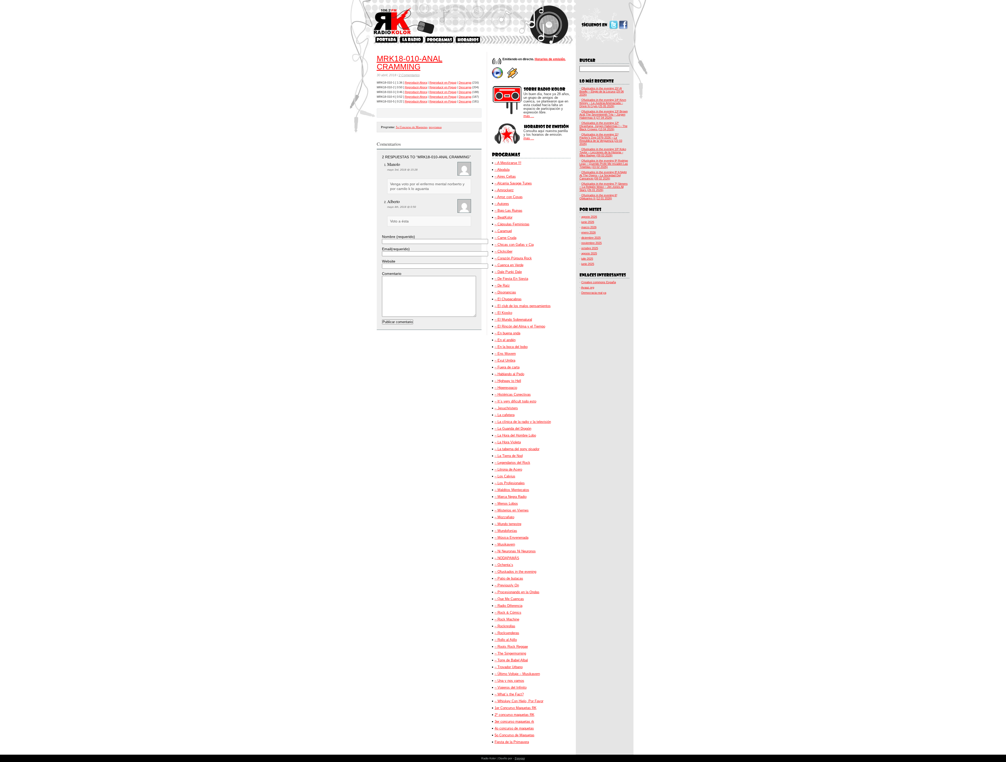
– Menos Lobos (506, 503)
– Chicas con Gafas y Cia (514, 245)
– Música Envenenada (511, 538)
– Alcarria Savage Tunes (513, 183)
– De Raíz (502, 285)
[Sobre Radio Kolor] (411, 40)
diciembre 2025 (591, 237)
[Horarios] (468, 40)
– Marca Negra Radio (511, 497)
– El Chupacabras (508, 299)
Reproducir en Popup (442, 82)
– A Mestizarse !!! (508, 163)
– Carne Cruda (505, 238)
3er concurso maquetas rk (514, 721)
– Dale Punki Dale (508, 272)
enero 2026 (588, 232)
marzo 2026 (589, 227)
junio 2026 (587, 222)
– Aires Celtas (505, 176)
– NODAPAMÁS (507, 558)
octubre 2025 (589, 248)
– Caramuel (503, 231)
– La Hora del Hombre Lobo (515, 435)
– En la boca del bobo (511, 347)
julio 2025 (587, 258)
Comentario (391, 273)
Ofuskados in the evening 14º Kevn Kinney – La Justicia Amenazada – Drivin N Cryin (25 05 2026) (602, 103)
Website (388, 261)
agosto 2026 (589, 216)
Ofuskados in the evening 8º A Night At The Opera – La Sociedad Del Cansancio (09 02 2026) (603, 175)
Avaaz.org (587, 287)
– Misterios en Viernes (512, 510)
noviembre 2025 (591, 242)
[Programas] (439, 40)
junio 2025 (587, 263)
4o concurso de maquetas (514, 728)
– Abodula (502, 170)
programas (435, 127)
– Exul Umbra (505, 360)
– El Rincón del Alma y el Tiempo (520, 326)
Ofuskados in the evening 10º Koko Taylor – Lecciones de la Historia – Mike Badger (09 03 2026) (602, 152)
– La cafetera (505, 415)
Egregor (520, 758)
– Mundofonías (506, 531)
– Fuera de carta (507, 367)
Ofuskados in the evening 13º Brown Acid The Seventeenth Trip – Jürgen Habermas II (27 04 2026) (603, 114)
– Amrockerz (504, 190)
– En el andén (505, 340)
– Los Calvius (505, 476)
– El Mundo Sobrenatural (513, 320)
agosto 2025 (589, 253)
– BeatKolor (503, 217)
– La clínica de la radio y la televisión (523, 422)
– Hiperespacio (506, 388)
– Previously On (507, 585)
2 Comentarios (409, 75)
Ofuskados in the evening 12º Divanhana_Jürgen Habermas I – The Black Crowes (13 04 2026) (603, 126)
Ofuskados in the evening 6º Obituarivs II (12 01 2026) (598, 197)
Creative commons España (598, 282)
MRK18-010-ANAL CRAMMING (409, 62)
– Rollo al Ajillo (506, 640)
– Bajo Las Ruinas (508, 211)
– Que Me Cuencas (509, 599)
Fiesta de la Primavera (512, 742)
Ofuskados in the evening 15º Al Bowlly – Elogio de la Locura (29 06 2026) (601, 91)
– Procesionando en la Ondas (517, 592)
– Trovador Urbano (509, 667)
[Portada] (386, 40)
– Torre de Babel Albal (511, 660)
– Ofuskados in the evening (515, 572)
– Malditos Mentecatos (512, 490)
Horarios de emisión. (550, 59)
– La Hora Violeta (508, 442)
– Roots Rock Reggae (511, 647)
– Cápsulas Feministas (512, 224)
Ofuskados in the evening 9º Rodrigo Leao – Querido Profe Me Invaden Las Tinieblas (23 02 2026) (603, 163)
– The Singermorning (510, 653)
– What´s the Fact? (509, 694)
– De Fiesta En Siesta (511, 279)
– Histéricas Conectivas (513, 394)
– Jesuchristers (506, 408)
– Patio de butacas (509, 578)
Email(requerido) (396, 249)
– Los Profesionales (510, 483)
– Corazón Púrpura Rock (513, 258)
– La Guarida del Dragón (513, 429)
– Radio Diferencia (508, 606)
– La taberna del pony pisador (517, 449)
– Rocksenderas (507, 633)
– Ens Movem (505, 354)
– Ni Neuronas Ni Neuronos (515, 551)
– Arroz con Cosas (509, 197)
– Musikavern (505, 544)
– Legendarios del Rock (512, 463)
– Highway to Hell (508, 381)
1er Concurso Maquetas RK (516, 708)
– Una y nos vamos (509, 681)
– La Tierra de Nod (509, 456)
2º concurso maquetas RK (514, 715)
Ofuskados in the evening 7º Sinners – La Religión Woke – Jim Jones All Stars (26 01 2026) (603, 187)
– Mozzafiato (504, 517)
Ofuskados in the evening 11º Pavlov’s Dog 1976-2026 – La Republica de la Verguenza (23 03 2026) (600, 139)
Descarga (465, 82)
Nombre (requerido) (398, 237)
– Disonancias (505, 292)
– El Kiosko (503, 313)
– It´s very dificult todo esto (515, 401)
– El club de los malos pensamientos (523, 306)
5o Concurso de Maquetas (411, 127)
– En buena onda (507, 333)
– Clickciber (503, 251)
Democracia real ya (593, 292)
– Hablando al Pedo (509, 374)
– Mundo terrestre (508, 524)
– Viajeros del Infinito (511, 687)
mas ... (528, 116)
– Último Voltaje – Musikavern (517, 674)
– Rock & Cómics (508, 612)
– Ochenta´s (504, 565)
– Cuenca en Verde (509, 265)
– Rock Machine (507, 619)
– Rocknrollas (505, 626)
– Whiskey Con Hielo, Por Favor (519, 701)
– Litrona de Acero (508, 469)
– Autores (502, 204)
